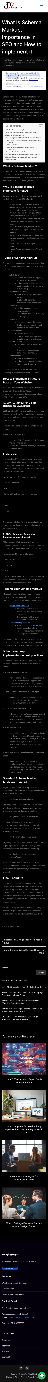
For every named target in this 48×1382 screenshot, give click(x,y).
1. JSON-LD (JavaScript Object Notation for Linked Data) (24, 141)
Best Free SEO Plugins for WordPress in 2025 (23, 941)
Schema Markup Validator (19, 623)
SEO (18, 927)
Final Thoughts (11, 160)
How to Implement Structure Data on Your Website (23, 138)
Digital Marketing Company (13, 1294)
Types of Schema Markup (15, 135)
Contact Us (7, 1357)
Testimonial (7, 1346)
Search (5, 967)
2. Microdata (13, 145)
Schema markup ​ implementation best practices (23, 154)
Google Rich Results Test (19, 606)
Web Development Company (14, 1283)
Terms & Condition (35, 1377)
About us (6, 1340)
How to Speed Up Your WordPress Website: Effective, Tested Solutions (21, 1001)
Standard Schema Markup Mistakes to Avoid (21, 157)
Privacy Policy (20, 1377)
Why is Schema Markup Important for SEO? (21, 132)
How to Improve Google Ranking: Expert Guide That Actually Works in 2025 (22, 1009)
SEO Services (8, 1289)
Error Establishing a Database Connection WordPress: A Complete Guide (20, 1018)
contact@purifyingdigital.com (21, 1317)
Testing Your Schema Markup (16, 152)
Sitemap (9, 1377)
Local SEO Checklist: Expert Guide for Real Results (24, 987)
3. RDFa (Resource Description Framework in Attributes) (23, 148)
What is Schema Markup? (15, 130)
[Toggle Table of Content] (39, 126)
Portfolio (5, 1351)
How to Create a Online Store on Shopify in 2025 (23, 951)
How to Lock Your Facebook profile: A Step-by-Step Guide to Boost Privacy (22, 993)
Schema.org (33, 625)
